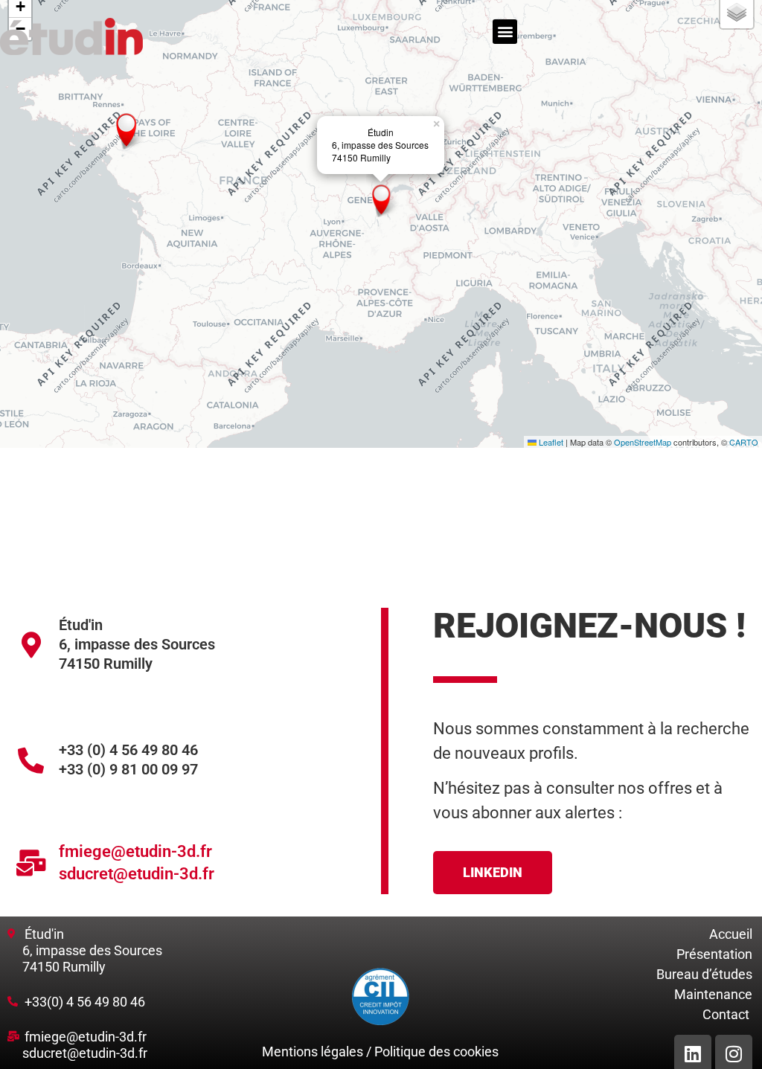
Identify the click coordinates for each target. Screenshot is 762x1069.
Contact (725, 1014)
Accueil (730, 934)
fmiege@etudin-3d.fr (135, 851)
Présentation (714, 954)
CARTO (743, 442)
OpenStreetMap (642, 442)
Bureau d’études (704, 974)
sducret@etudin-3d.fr (136, 873)
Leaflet (550, 442)
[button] (505, 31)
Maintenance (713, 994)
